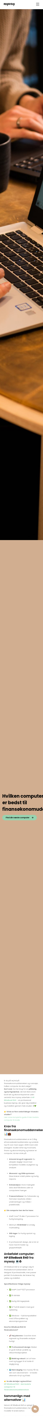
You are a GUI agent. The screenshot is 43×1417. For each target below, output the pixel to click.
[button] (38, 4)
